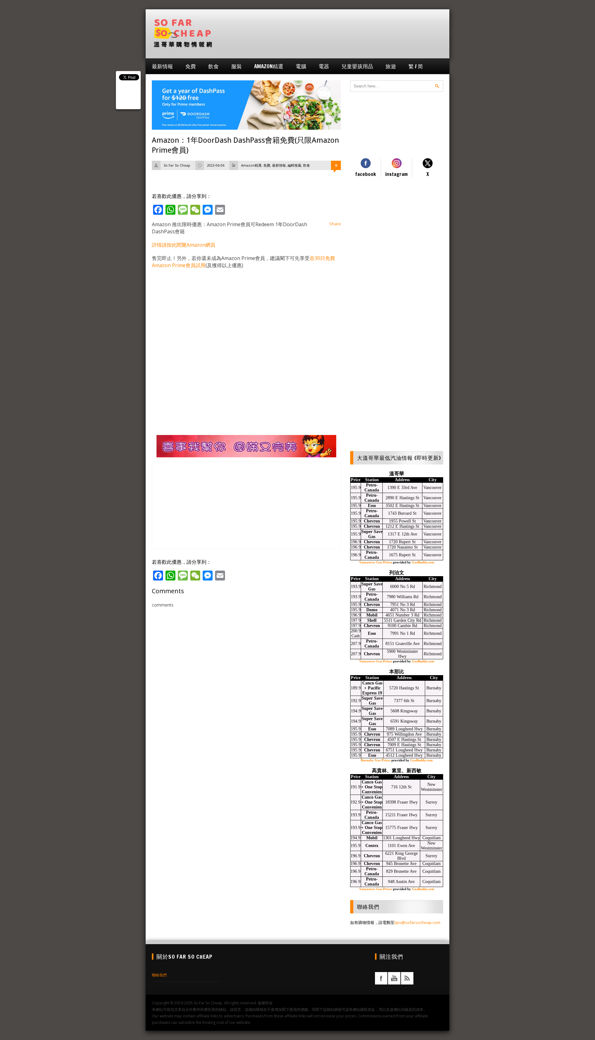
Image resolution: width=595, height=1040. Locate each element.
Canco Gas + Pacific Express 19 (372, 688)
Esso (372, 505)
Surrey (431, 802)
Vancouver (432, 487)
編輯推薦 (294, 165)
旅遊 (391, 66)
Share (335, 223)
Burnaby (433, 688)
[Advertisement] (330, 33)
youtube (394, 978)
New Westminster (431, 787)
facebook (381, 978)
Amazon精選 (268, 66)
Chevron (372, 521)
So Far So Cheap (177, 165)
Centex (371, 845)
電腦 (301, 66)
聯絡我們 (159, 975)
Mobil (371, 615)
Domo (371, 609)
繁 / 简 (415, 66)
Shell (372, 620)
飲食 (213, 66)
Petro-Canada (371, 487)
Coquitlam (431, 838)
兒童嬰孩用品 (357, 66)
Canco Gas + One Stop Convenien (371, 787)
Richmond (433, 586)
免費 (190, 66)
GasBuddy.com (423, 562)
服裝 (236, 66)
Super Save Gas (371, 534)
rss (407, 978)
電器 (324, 66)
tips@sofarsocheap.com (417, 922)
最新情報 (162, 66)
